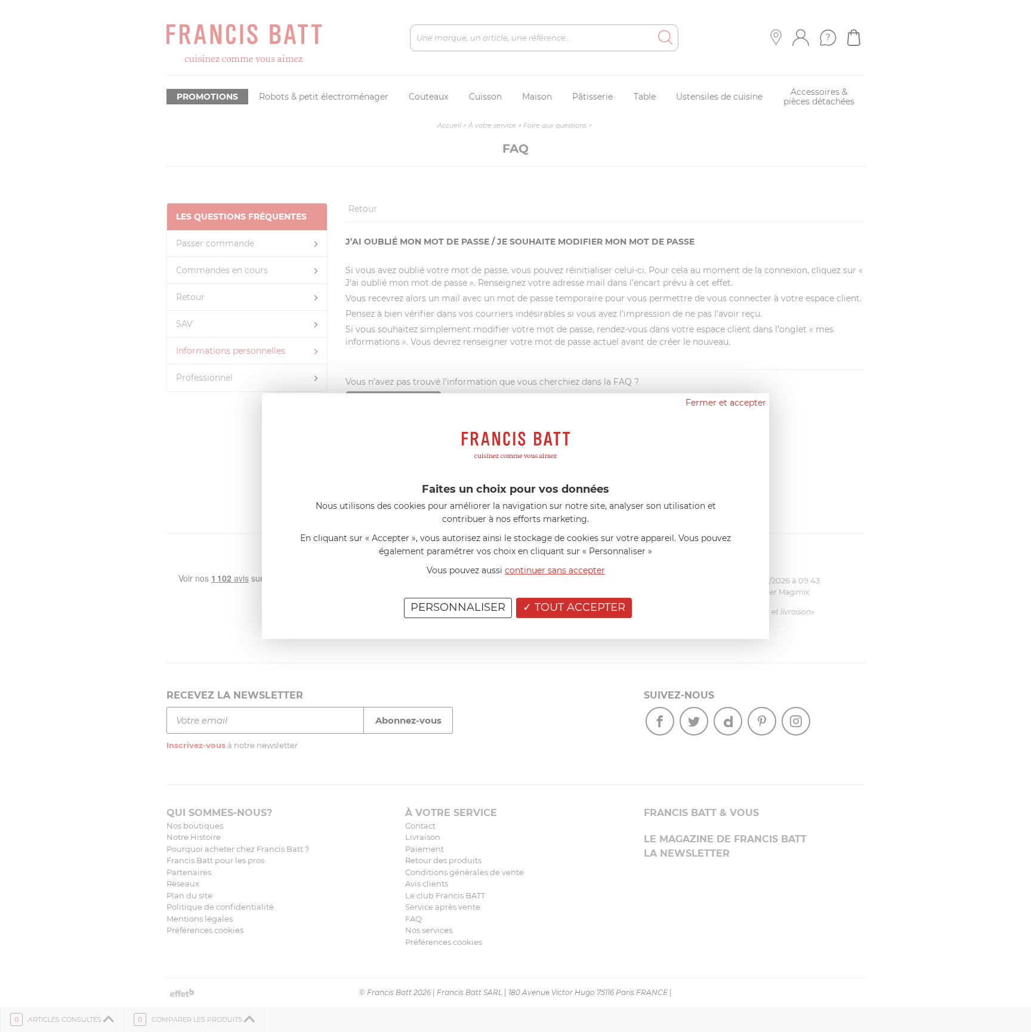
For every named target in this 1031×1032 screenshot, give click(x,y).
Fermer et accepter (726, 402)
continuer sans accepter (555, 570)
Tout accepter (578, 607)
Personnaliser (457, 607)
